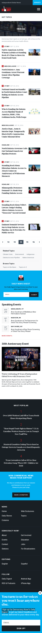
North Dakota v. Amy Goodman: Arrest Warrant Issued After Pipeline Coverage (13, 73)
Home (4, 511)
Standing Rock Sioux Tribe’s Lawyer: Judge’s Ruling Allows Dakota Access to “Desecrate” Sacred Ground (14, 208)
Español (24, 564)
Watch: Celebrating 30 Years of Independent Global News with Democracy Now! (19, 375)
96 (34, 242)
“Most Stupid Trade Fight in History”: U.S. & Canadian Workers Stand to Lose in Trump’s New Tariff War (21, 431)
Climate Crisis (7, 254)
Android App (26, 579)
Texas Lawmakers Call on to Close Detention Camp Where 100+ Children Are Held (21, 463)
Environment (19, 254)
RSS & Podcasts (8, 583)
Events (4, 540)
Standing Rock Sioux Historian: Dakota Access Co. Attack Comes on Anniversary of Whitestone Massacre (14, 170)
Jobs (23, 544)
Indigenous (30, 254)
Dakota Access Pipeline (11, 257)
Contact (5, 544)
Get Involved (26, 535)
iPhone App (25, 583)
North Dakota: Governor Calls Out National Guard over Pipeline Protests (14, 151)
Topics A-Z (23, 267)
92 (8, 242)
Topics (23, 516)
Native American (28, 257)
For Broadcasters (28, 549)
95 (27, 242)
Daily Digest (7, 579)
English (5, 564)
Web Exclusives (27, 511)
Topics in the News (9, 267)
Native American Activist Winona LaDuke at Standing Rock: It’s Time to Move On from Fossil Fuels (14, 53)
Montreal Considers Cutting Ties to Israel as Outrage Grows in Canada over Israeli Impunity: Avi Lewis (21, 447)
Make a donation (21, 495)
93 (15, 242)
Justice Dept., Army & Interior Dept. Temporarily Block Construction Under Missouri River (13, 132)
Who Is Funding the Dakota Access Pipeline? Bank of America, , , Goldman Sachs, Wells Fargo (14, 113)
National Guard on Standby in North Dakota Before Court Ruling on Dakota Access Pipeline (14, 93)
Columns (5, 520)
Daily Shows (7, 516)
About (4, 535)
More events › (7, 336)
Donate (37, 2)
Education (25, 540)
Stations (5, 549)
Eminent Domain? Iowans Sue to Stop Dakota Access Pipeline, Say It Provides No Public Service (13, 228)
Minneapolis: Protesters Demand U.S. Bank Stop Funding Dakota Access (12, 190)
